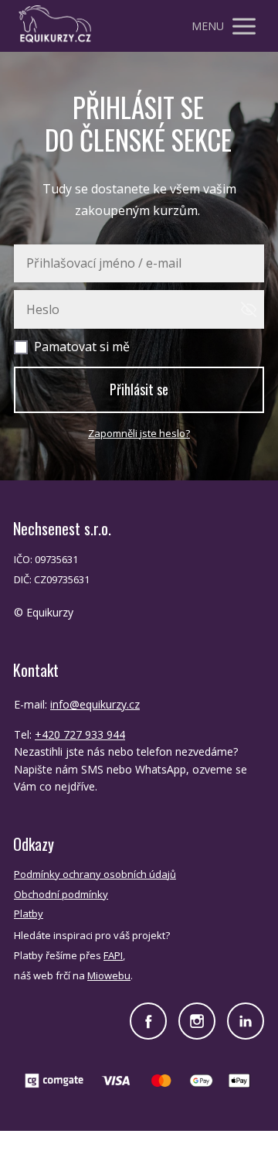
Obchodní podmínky (61, 894)
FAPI (113, 955)
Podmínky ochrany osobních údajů (95, 874)
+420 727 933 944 (80, 734)
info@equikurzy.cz (95, 704)
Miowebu (109, 975)
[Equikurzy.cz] (55, 25)
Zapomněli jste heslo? (139, 433)
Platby (28, 913)
